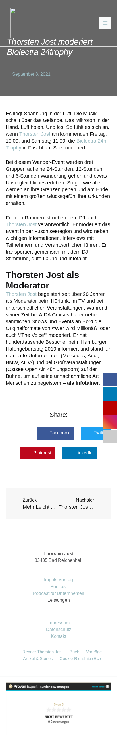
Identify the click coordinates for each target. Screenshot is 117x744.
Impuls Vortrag (58, 579)
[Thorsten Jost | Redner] (23, 22)
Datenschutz (58, 629)
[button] (55, 433)
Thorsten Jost (34, 134)
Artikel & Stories (38, 658)
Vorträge (94, 651)
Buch (74, 651)
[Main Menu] (105, 23)
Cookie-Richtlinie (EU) (80, 658)
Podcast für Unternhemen (58, 593)
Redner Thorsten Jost (42, 651)
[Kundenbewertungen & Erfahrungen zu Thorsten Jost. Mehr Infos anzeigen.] (58, 708)
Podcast (58, 586)
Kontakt (58, 636)
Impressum (58, 622)
